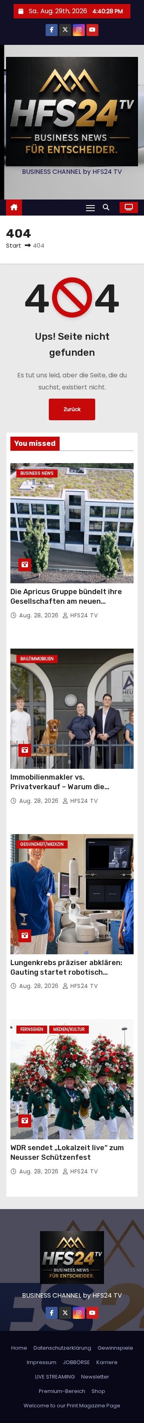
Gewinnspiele (115, 1348)
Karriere (107, 1362)
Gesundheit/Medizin (42, 844)
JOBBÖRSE (76, 1362)
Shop (98, 1391)
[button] (108, 207)
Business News (37, 473)
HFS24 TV (83, 615)
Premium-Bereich (62, 1391)
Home (19, 1348)
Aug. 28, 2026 (39, 615)
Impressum (41, 1362)
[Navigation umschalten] (90, 208)
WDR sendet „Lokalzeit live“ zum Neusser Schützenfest (67, 1152)
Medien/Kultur (69, 1029)
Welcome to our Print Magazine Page (72, 1405)
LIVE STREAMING (55, 1377)
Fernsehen (31, 1029)
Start (13, 245)
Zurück (72, 409)
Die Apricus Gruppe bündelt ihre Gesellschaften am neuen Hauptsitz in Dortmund (66, 601)
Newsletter (95, 1377)
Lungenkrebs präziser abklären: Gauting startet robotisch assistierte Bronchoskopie (66, 972)
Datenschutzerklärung (62, 1348)
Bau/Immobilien (37, 659)
